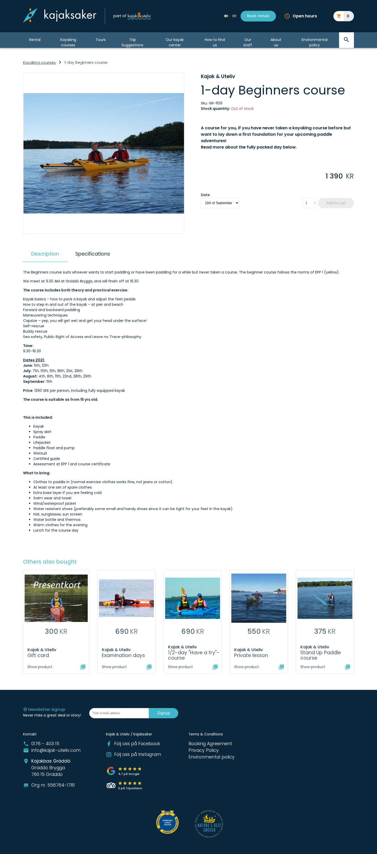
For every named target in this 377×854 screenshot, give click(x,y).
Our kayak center (175, 42)
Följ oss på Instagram (137, 754)
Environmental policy (315, 42)
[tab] (45, 254)
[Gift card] (83, 667)
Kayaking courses (68, 42)
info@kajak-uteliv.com (56, 750)
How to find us (215, 42)
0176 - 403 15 (45, 744)
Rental (35, 39)
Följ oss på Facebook (137, 744)
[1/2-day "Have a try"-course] (215, 667)
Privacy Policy (203, 750)
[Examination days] (149, 667)
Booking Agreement (210, 744)
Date (205, 194)
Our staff (247, 42)
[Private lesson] (281, 667)
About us (276, 42)
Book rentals (258, 16)
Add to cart (336, 203)
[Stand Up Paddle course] (347, 667)
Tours (101, 39)
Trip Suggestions (132, 42)
